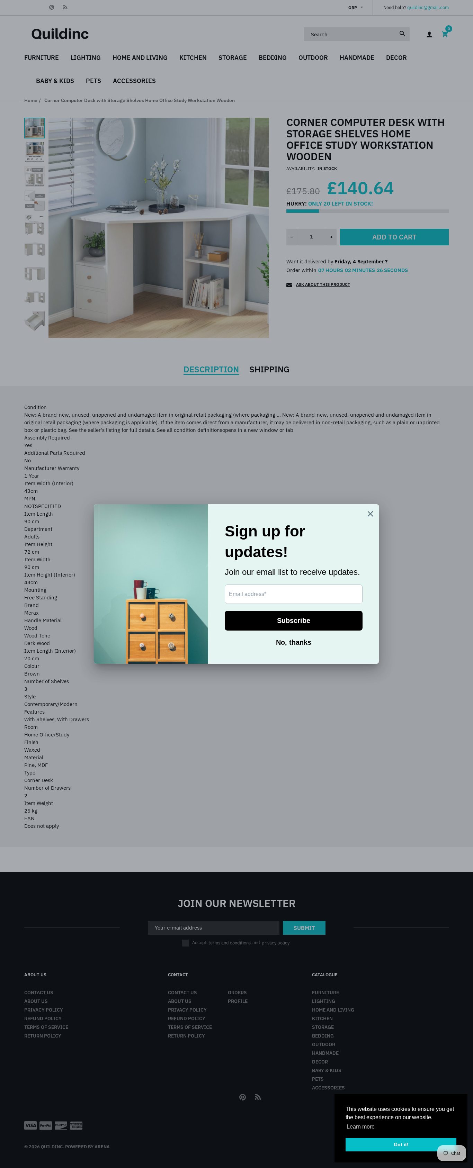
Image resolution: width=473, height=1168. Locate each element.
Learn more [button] (361, 1127)
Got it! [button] (401, 1144)
